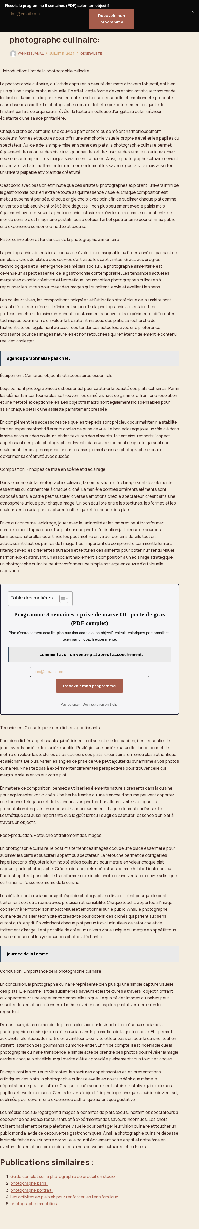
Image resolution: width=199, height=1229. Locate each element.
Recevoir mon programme (89, 685)
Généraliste (91, 53)
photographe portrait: (31, 1190)
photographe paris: (29, 1183)
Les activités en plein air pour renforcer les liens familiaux (64, 1197)
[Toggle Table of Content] (61, 598)
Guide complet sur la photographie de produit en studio (62, 1176)
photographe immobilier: (33, 1203)
